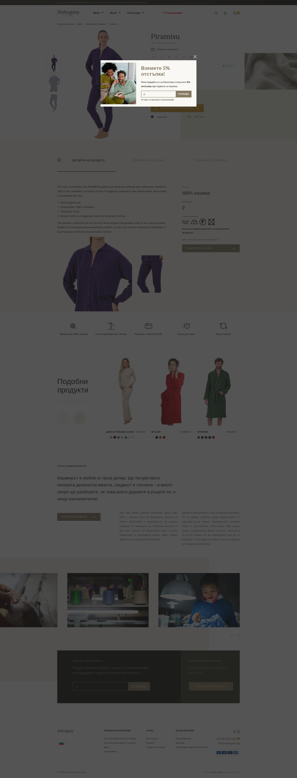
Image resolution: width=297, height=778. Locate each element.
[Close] (194, 56)
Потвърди (183, 94)
